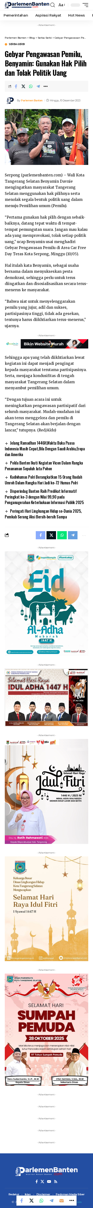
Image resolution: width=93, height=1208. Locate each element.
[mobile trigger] (84, 5)
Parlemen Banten (32, 100)
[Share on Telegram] (38, 86)
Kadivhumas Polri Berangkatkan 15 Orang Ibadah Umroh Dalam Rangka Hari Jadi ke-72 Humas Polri (43, 480)
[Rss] (56, 1182)
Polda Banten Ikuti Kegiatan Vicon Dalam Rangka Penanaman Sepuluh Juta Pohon (44, 465)
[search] (52, 5)
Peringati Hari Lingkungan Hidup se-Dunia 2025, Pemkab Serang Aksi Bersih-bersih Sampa (43, 514)
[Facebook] (36, 1182)
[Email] (62, 1201)
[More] (45, 86)
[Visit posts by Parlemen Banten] (10, 100)
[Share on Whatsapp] (30, 86)
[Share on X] (23, 86)
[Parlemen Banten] (27, 5)
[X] (42, 1182)
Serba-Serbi (17, 44)
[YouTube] (49, 1182)
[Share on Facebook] (16, 86)
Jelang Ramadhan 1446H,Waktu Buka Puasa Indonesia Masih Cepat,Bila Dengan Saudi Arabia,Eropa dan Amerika (45, 448)
